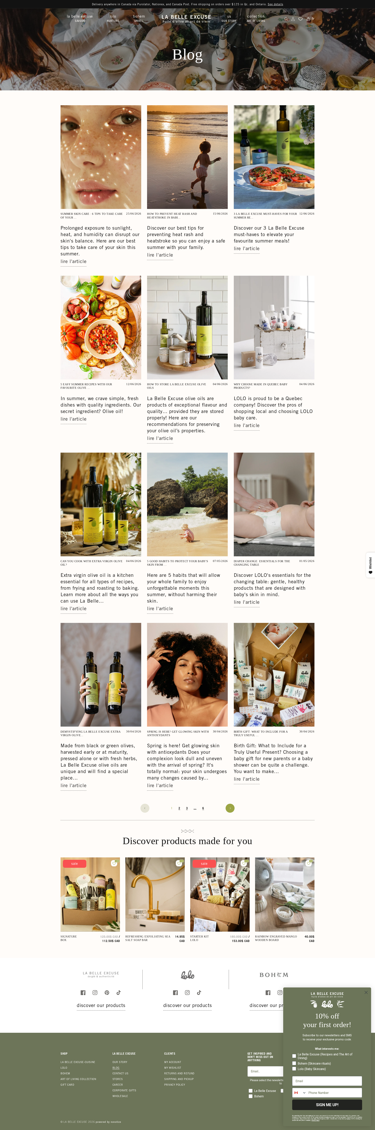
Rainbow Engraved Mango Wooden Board (276, 938)
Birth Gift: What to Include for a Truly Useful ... (261, 733)
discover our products (101, 1005)
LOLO (64, 1068)
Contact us (120, 1074)
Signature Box (69, 938)
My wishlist (172, 1068)
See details (275, 4)
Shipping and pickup (179, 1079)
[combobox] (299, 1092)
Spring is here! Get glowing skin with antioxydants (178, 733)
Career (117, 1085)
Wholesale (120, 1096)
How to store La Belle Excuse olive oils (176, 386)
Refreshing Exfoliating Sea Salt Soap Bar (147, 938)
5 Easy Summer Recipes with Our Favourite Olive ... (86, 386)
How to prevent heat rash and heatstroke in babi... (172, 215)
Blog (116, 1068)
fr (313, 19)
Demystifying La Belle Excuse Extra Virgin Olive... (90, 733)
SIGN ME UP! (327, 1104)
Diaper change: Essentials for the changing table (262, 563)
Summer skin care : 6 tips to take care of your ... (92, 215)
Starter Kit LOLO (199, 938)
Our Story (119, 1062)
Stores (117, 1079)
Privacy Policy (174, 1085)
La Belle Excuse (75, 1122)
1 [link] (172, 808)
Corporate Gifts (124, 1091)
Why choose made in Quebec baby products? (261, 386)
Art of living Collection (78, 1079)
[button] (81, 18)
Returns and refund (179, 1074)
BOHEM (65, 1074)
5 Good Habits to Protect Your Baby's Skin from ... (177, 563)
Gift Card (67, 1085)
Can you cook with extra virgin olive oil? (92, 563)
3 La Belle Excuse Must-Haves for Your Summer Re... (265, 215)
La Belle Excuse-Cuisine (78, 1062)
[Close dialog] (366, 992)
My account (172, 1062)
